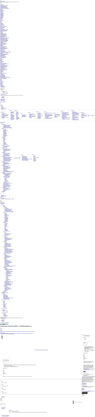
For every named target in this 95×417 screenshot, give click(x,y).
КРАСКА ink (28, 333)
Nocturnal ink (12, 333)
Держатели (12, 331)
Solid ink (7, 333)
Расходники (6, 259)
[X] (3, 324)
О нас (4, 301)
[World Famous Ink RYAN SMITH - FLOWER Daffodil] (42, 350)
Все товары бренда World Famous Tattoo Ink (88, 369)
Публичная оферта (84, 391)
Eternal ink (4, 333)
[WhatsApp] (5, 324)
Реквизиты (88, 391)
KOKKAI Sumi (25, 333)
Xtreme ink (22, 333)
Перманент (6, 268)
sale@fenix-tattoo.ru (3, 94)
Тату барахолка (27, 331)
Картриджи (6, 223)
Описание (3, 396)
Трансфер (18, 331)
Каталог (4, 206)
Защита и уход (6, 248)
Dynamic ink (9, 333)
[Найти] (1, 3)
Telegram (3, 97)
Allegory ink (1, 333)
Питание (9, 331)
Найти (83, 395)
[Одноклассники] (1, 324)
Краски (6, 213)
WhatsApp (83, 389)
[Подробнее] (94, 335)
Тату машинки (6, 208)
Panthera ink (19, 333)
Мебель (33, 331)
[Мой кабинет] (0, 194)
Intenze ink (31, 333)
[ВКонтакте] (0, 324)
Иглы (7, 331)
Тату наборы (30, 331)
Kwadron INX (16, 333)
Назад (4, 205)
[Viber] (4, 324)
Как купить (4, 294)
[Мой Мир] (2, 324)
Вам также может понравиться (6, 415)
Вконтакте (3, 96)
